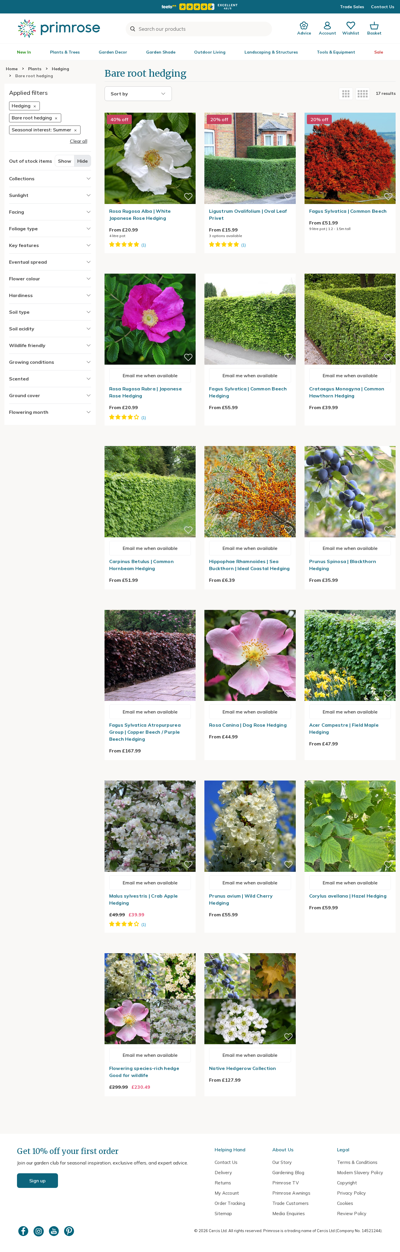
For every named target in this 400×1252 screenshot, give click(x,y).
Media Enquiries (288, 1213)
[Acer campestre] (350, 606)
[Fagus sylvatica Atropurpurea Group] (150, 606)
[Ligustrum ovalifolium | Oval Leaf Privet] (250, 109)
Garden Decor (113, 52)
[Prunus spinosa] (350, 442)
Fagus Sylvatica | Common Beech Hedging (248, 392)
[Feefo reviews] (200, 7)
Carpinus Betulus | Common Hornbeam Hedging (141, 564)
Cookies (345, 1203)
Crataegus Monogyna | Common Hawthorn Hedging (346, 392)
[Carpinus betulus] (150, 442)
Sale (378, 52)
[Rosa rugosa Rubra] (150, 270)
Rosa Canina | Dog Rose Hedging (248, 725)
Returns (223, 1183)
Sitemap (223, 1213)
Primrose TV (285, 1183)
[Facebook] (24, 1231)
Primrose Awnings (291, 1193)
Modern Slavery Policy (360, 1172)
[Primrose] (59, 28)
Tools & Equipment (336, 52)
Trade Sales (352, 6)
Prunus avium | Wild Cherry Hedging (241, 899)
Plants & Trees (65, 52)
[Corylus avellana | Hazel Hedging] (350, 777)
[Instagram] (39, 1231)
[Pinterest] (70, 1231)
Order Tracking (230, 1203)
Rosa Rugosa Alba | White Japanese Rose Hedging (140, 214)
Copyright (347, 1183)
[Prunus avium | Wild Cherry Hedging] (250, 777)
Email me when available (150, 375)
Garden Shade (160, 52)
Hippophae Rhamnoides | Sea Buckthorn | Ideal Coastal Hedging (249, 564)
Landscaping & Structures (271, 52)
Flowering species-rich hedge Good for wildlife (144, 1071)
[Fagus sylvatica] (350, 109)
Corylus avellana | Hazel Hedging (348, 896)
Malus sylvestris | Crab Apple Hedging (143, 899)
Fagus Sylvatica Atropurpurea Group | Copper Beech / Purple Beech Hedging (145, 732)
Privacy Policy (351, 1193)
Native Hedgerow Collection (242, 1068)
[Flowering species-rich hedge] (150, 949)
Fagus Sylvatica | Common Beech (348, 211)
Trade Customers (290, 1203)
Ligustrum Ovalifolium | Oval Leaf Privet (248, 214)
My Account (227, 1193)
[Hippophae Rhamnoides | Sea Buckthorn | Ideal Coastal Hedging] (250, 442)
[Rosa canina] (250, 606)
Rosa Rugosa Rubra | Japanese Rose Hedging (145, 392)
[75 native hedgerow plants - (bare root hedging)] (250, 949)
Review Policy (351, 1213)
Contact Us (382, 6)
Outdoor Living (209, 52)
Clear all (78, 141)
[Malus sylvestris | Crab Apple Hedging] (150, 777)
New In (24, 52)
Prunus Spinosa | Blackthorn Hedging (342, 564)
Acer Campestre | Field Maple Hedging (344, 728)
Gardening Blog (288, 1172)
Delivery (223, 1172)
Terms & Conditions (357, 1162)
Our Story (282, 1162)
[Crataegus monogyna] (350, 270)
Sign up (37, 1181)
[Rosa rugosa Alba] (150, 109)
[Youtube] (54, 1231)
